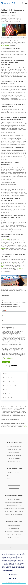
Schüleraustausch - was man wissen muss (14, 508)
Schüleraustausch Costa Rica (14, 449)
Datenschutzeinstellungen (8, 327)
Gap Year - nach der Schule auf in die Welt (14, 511)
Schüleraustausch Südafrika (14, 485)
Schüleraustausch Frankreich (14, 455)
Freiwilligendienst (8, 377)
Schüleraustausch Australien (14, 446)
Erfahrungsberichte (8, 381)
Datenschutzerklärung (7, 570)
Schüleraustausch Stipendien (14, 534)
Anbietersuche (4, 266)
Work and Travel (7, 397)
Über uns (12, 548)
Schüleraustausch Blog (14, 528)
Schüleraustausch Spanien (14, 482)
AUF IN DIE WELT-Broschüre (14, 499)
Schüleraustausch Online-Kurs (8, 263)
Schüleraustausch (5, 45)
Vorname (4, 315)
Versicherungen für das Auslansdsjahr (14, 514)
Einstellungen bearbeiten (14, 582)
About (16, 548)
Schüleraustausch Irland (14, 458)
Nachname (4, 320)
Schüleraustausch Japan (14, 461)
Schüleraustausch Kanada (14, 472)
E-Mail (4, 310)
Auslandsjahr (6, 239)
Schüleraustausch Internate (14, 525)
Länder (5, 373)
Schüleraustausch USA (14, 488)
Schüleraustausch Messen (14, 537)
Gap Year (3, 248)
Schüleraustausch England (14, 452)
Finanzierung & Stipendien (10, 385)
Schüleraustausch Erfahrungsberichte (14, 531)
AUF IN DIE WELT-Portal (6, 261)
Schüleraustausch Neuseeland (14, 475)
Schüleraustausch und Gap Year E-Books (14, 502)
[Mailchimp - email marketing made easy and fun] (10, 365)
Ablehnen (14, 578)
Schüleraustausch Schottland (14, 478)
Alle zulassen (14, 574)
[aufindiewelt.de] (8, 3)
